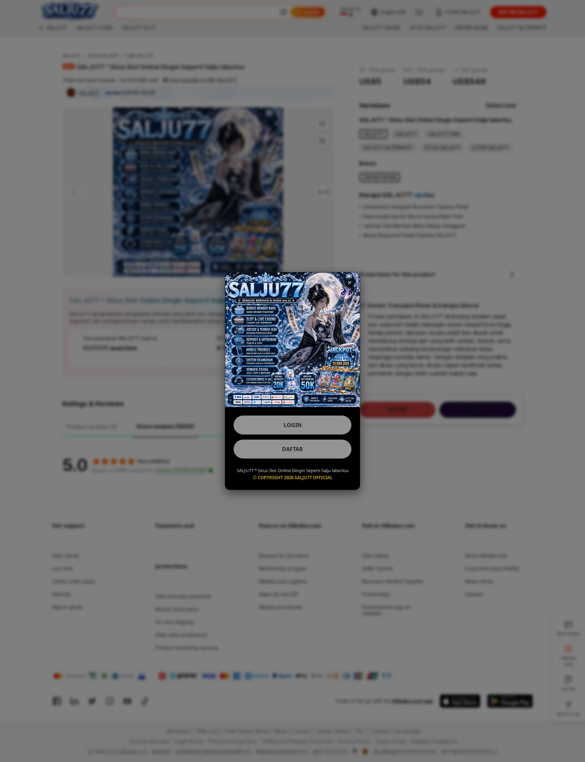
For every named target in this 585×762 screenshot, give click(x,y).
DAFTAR (292, 449)
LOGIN (293, 425)
